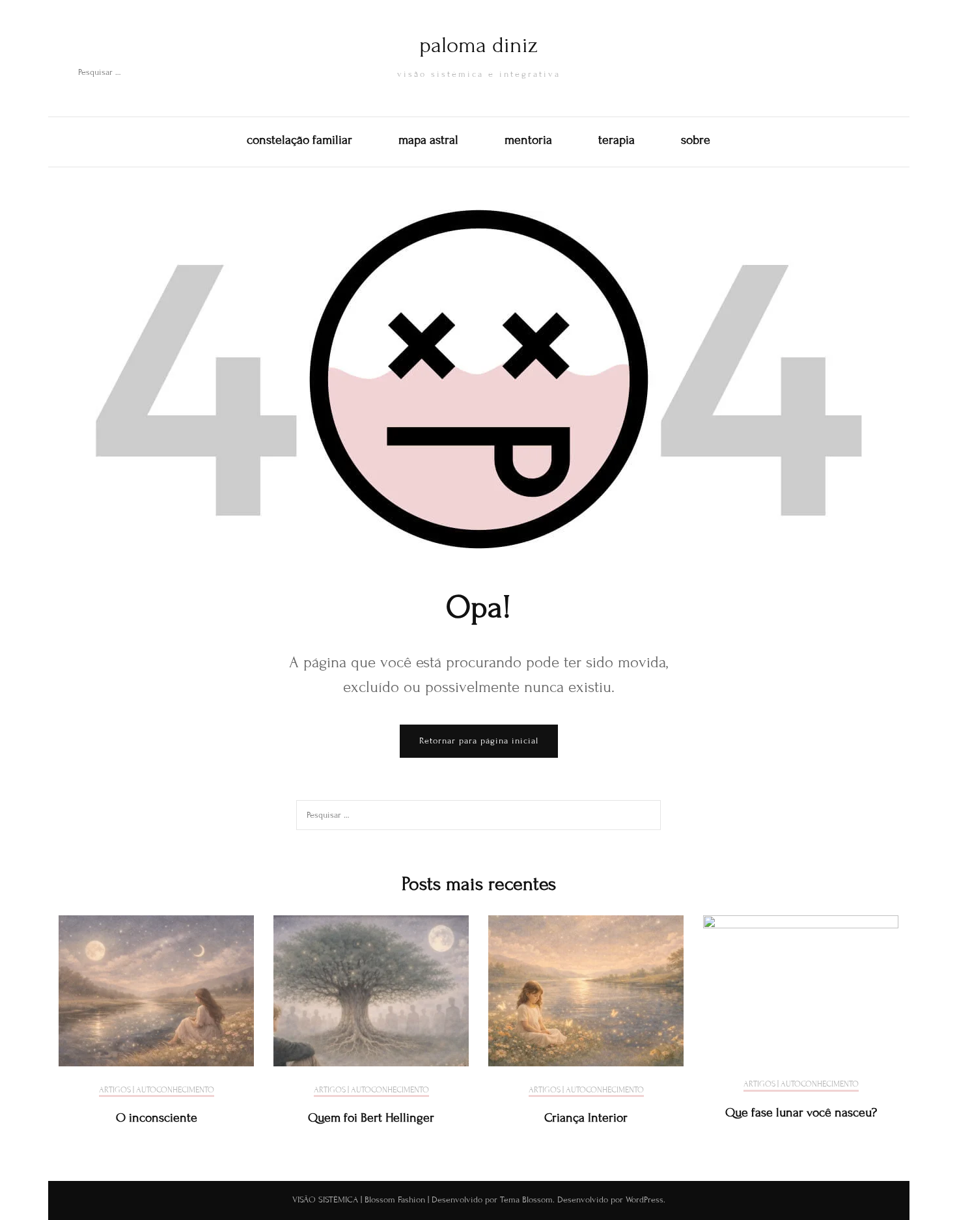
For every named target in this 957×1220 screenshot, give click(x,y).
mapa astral (428, 139)
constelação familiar (299, 139)
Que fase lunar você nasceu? (801, 1112)
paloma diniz (478, 45)
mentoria (528, 139)
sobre (695, 139)
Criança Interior (586, 1117)
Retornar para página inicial (478, 741)
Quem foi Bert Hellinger (371, 1117)
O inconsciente (156, 1117)
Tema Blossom (525, 1200)
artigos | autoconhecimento (156, 1090)
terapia (616, 139)
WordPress (644, 1200)
